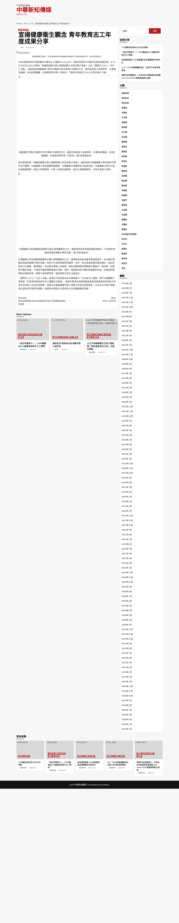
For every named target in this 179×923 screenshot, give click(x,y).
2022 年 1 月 (127, 511)
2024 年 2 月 (127, 397)
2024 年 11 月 (127, 354)
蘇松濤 (124, 258)
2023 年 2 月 (127, 454)
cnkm (22, 47)
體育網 (124, 142)
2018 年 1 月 (127, 724)
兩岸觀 (124, 181)
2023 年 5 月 (127, 440)
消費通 (27, 334)
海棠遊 (124, 112)
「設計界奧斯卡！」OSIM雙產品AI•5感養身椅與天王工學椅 (140, 53)
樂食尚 (124, 161)
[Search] (161, 23)
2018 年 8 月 (127, 705)
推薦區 (124, 229)
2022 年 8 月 (127, 482)
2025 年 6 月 (127, 326)
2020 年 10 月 (127, 582)
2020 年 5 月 (127, 606)
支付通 (124, 132)
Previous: (42, 301)
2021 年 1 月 (127, 568)
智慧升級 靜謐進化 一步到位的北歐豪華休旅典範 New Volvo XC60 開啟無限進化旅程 (141, 76)
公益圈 (102, 334)
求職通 (124, 224)
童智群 (21, 337)
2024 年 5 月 (127, 383)
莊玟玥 (33, 334)
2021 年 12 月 (127, 515)
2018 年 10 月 (127, 696)
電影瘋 (124, 171)
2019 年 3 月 (127, 672)
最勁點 (124, 151)
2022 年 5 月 (127, 497)
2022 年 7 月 (127, 487)
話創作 (124, 200)
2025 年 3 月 (127, 335)
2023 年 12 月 (127, 406)
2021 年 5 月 (127, 549)
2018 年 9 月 (127, 700)
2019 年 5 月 (127, 662)
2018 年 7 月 (127, 710)
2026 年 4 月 (127, 288)
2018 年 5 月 (127, 715)
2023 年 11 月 (127, 411)
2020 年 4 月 (127, 610)
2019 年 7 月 (127, 653)
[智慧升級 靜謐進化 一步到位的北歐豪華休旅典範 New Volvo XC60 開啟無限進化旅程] (149, 750)
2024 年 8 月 (127, 369)
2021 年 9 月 (127, 530)
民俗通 (124, 215)
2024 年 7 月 (127, 373)
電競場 (124, 205)
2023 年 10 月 (127, 416)
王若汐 (124, 244)
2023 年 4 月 (127, 444)
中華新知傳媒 (34, 10)
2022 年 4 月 (127, 501)
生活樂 (21, 30)
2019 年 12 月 (127, 629)
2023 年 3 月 (127, 449)
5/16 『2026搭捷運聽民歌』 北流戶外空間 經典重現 (141, 68)
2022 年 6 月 (127, 492)
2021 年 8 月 (127, 534)
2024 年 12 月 (127, 350)
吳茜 (26, 30)
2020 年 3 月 (127, 615)
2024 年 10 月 (127, 359)
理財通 (124, 127)
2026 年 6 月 (127, 283)
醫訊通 (124, 185)
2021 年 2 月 (127, 563)
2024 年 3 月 (127, 392)
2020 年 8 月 (127, 591)
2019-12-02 (30, 47)
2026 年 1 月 (127, 293)
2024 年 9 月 (127, 364)
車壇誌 (90, 334)
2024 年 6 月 (127, 378)
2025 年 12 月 (127, 297)
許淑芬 (124, 263)
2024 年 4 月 (127, 388)
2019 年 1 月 (127, 681)
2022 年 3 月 (127, 506)
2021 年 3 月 (127, 558)
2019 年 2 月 (127, 677)
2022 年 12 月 (127, 463)
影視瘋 (124, 176)
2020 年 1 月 (127, 625)
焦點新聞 (56, 337)
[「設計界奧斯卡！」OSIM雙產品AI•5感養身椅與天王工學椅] (32, 329)
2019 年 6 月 (127, 658)
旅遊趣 (69, 337)
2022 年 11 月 (127, 468)
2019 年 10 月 (127, 639)
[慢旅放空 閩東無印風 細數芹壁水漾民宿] (67, 329)
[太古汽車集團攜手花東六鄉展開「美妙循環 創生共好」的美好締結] (101, 329)
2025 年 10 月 (127, 307)
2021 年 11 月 (127, 520)
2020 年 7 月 (127, 596)
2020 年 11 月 (127, 577)
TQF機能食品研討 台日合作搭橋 (135, 47)
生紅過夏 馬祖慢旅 (129, 234)
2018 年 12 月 (127, 686)
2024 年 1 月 (127, 402)
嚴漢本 (39, 334)
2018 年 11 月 (127, 691)
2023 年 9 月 (127, 421)
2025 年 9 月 (127, 312)
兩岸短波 (125, 98)
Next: (109, 299)
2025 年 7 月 (127, 321)
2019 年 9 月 (127, 643)
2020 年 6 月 (127, 601)
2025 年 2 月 (127, 340)
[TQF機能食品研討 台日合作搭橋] (30, 750)
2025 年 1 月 (127, 345)
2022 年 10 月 (127, 473)
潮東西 (124, 146)
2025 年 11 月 (127, 302)
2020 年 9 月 (127, 587)
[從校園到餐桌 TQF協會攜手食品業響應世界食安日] (89, 750)
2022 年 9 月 (127, 478)
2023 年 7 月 (127, 430)
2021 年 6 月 (127, 544)
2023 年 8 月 (127, 425)
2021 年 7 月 (127, 539)
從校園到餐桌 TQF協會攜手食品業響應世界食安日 (141, 61)
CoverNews (92, 784)
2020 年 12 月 (127, 572)
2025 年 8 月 (127, 316)
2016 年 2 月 (127, 729)
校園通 (124, 195)
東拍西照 (125, 103)
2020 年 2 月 (127, 620)
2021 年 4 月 (127, 553)
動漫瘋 (124, 166)
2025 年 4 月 (127, 331)
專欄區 (124, 219)
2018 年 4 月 (127, 719)
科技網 (124, 137)
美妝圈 (124, 156)
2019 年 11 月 (127, 634)
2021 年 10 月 (127, 525)
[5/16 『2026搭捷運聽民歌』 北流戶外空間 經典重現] (119, 750)
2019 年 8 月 (127, 648)
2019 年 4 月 (127, 667)
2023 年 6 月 (127, 435)
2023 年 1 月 (127, 459)
